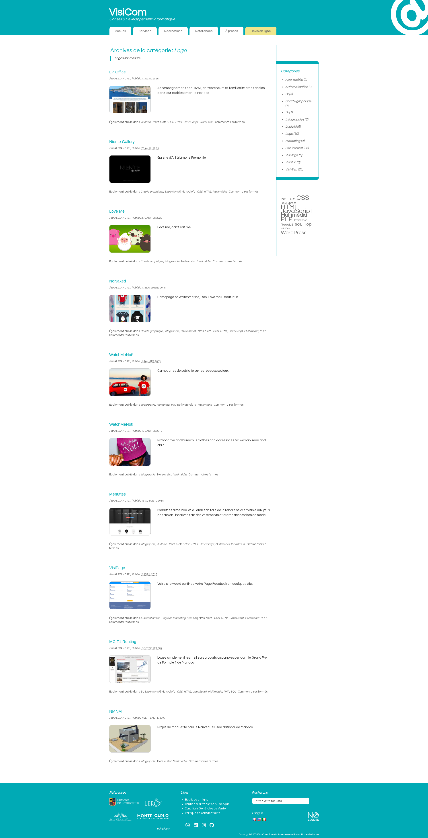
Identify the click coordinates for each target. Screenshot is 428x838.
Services (145, 31)
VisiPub (175, 404)
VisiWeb (145, 122)
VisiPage (117, 568)
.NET (284, 199)
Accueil (120, 31)
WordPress (206, 122)
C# (292, 199)
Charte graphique (151, 191)
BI (141, 691)
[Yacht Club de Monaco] (120, 816)
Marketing (162, 404)
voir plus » (163, 828)
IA (286, 112)
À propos (231, 31)
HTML (179, 122)
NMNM (115, 711)
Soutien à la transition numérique (207, 804)
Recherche (260, 792)
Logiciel (166, 618)
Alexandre (122, 78)
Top (308, 224)
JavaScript (191, 122)
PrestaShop (300, 220)
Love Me (117, 211)
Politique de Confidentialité (202, 813)
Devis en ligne (261, 31)
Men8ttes (117, 494)
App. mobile (294, 79)
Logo (289, 133)
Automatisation (150, 618)
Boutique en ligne (196, 799)
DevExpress (288, 203)
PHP (262, 331)
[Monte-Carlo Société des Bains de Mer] (153, 816)
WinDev (285, 228)
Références (203, 31)
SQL (233, 691)
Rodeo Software (310, 834)
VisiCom (128, 12)
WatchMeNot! (121, 355)
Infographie (172, 261)
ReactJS (287, 224)
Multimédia (220, 191)
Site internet (172, 191)
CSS (171, 122)
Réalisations (173, 31)
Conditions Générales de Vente (205, 808)
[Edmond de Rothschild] (124, 802)
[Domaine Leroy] (153, 802)
